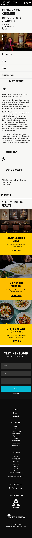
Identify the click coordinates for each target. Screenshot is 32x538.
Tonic (24, 526)
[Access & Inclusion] (16, 503)
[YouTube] (21, 489)
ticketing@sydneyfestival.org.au (16, 476)
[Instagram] (13, 489)
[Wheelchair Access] (4, 159)
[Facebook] (10, 489)
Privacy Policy (16, 393)
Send (16, 389)
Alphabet (13, 526)
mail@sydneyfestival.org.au (16, 472)
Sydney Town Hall (8, 26)
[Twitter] (17, 489)
